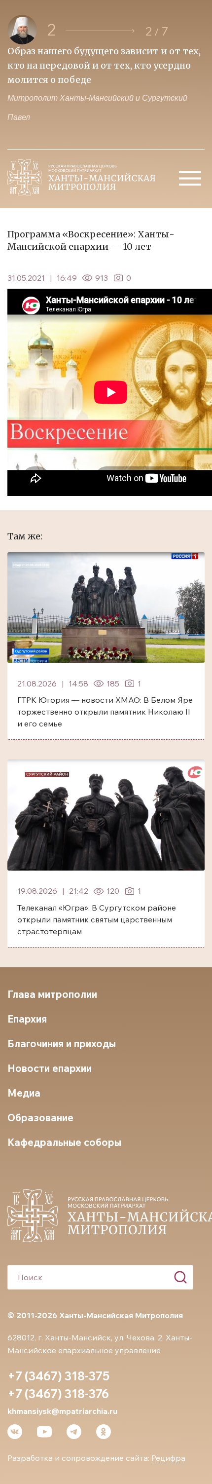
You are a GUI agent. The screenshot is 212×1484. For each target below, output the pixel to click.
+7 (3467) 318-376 (58, 1393)
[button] (100, 31)
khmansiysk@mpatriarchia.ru (62, 1411)
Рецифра (168, 1458)
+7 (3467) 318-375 (58, 1376)
